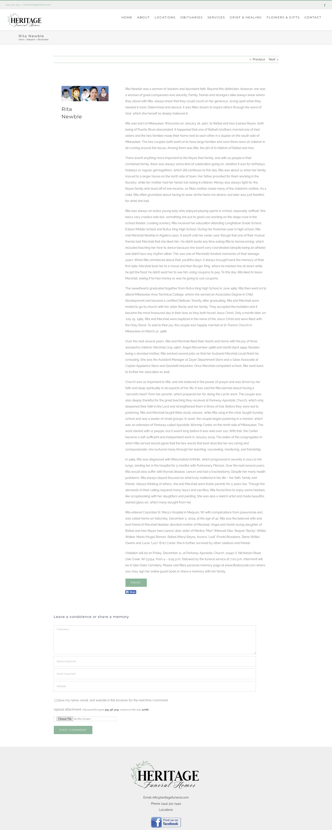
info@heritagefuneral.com (37, 4)
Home (21, 40)
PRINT (136, 582)
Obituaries (30, 40)
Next (272, 59)
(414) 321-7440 (13, 4)
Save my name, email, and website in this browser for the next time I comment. (112, 700)
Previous (259, 59)
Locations (166, 810)
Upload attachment (101, 709)
